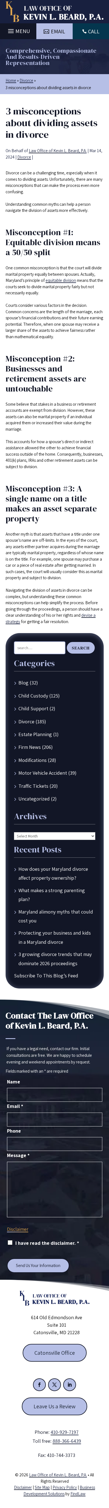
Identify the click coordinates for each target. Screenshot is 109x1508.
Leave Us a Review (54, 1406)
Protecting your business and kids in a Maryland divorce (54, 937)
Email (15, 1106)
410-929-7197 (65, 1432)
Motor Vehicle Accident (42, 773)
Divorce (24, 157)
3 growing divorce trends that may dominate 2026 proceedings (55, 958)
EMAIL (58, 31)
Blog (23, 682)
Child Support (33, 708)
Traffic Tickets (33, 786)
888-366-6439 (67, 1441)
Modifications (32, 760)
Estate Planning (35, 734)
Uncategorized (34, 799)
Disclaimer (17, 1229)
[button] (18, 29)
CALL (93, 31)
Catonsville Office (54, 1352)
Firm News (29, 747)
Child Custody (33, 695)
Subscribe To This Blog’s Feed (46, 975)
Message (18, 1155)
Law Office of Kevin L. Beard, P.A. (58, 150)
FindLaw (78, 1493)
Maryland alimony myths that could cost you (55, 916)
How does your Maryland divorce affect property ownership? (53, 873)
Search (81, 648)
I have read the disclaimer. (47, 1243)
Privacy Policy (65, 1487)
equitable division (61, 280)
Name (13, 1081)
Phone (14, 1131)
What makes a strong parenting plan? (51, 894)
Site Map (42, 1487)
